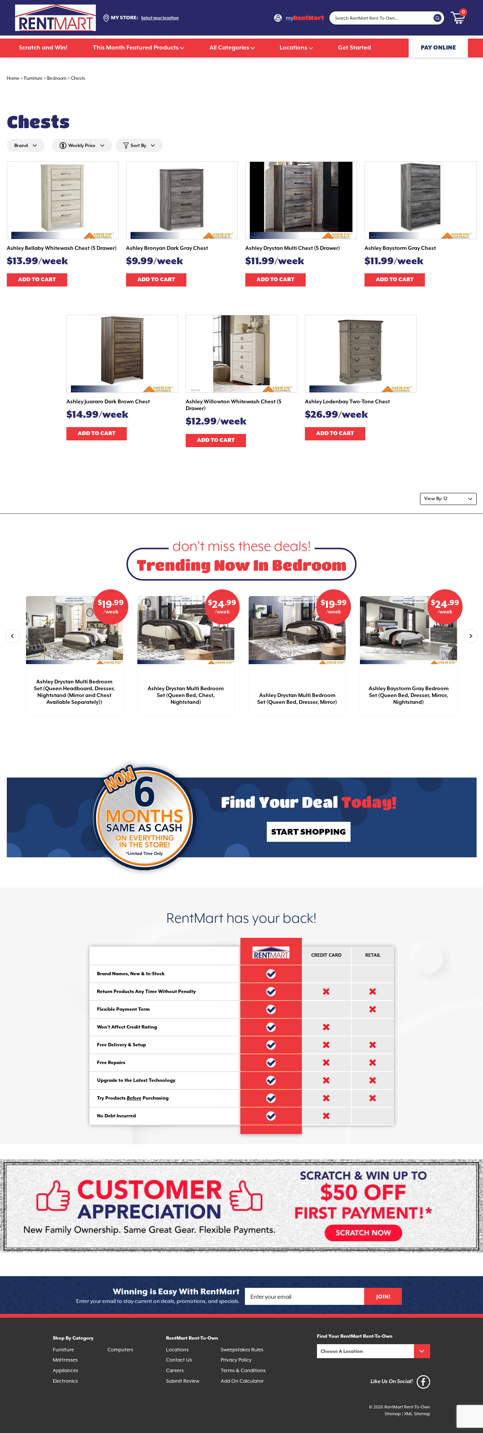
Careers (175, 1370)
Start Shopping (308, 832)
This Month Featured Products (135, 48)
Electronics (65, 1381)
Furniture (33, 78)
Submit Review (182, 1381)
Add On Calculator (242, 1381)
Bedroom (56, 78)
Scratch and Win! (43, 48)
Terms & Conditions (243, 1370)
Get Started (354, 48)
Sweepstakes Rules (242, 1349)
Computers (120, 1349)
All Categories (229, 48)
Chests (78, 78)
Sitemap (393, 1413)
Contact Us (179, 1360)
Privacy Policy (236, 1360)
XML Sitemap (417, 1413)
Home (13, 78)
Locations (293, 48)
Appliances (65, 1370)
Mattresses (65, 1360)
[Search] (438, 18)
